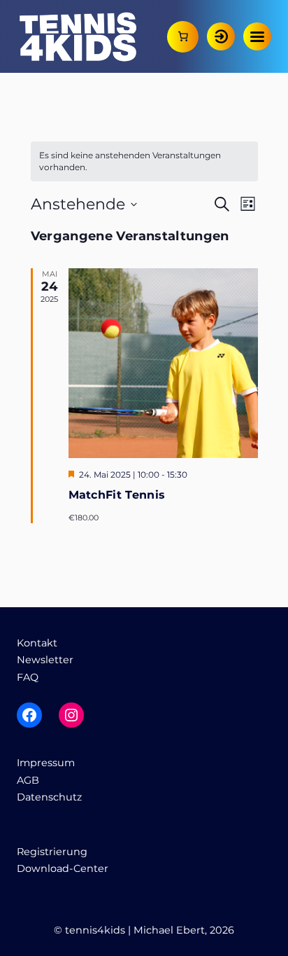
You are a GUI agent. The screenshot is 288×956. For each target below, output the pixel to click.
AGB (28, 780)
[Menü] (257, 36)
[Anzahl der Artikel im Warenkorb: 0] (183, 37)
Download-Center (62, 868)
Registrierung (52, 851)
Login (221, 36)
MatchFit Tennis (117, 494)
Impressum (46, 762)
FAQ (27, 677)
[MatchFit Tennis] (163, 363)
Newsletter (45, 659)
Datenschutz (49, 797)
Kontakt (37, 643)
